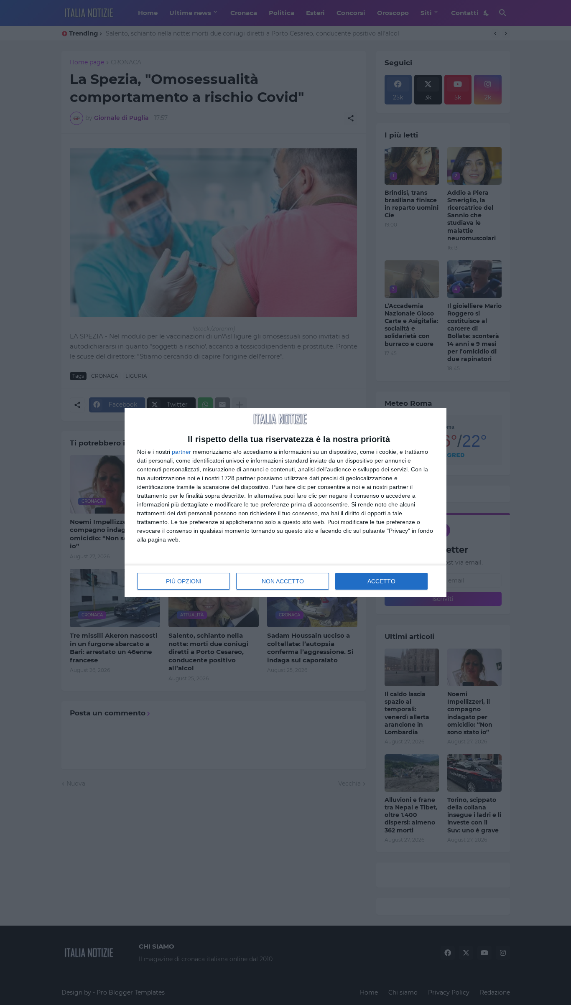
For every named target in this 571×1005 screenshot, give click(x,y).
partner (181, 452)
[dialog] (285, 502)
